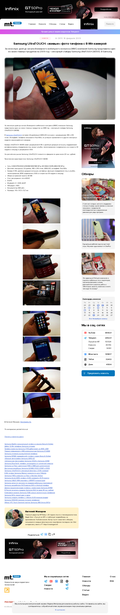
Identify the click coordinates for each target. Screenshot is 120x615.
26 (94, 305)
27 (98, 305)
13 (111, 310)
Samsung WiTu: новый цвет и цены (17, 495)
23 (94, 315)
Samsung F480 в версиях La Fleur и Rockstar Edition (24, 476)
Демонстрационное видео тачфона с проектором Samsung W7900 (28, 488)
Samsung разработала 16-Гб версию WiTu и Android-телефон (27, 485)
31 (85, 308)
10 (98, 310)
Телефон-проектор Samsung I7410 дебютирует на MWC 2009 (26, 449)
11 (102, 310)
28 (103, 305)
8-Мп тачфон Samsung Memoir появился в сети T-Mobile (25, 473)
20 (111, 313)
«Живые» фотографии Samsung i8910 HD (20, 458)
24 (85, 305)
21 (85, 315)
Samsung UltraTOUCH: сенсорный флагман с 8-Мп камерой (26, 471)
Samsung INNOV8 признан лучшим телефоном (22, 500)
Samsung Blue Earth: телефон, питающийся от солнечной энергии (29, 463)
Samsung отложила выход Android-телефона (21, 454)
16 (94, 313)
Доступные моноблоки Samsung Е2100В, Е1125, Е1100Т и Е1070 (27, 468)
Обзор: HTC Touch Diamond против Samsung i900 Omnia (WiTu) (27, 502)
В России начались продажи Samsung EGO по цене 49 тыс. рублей (29, 490)
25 (89, 305)
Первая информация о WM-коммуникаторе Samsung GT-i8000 (27, 451)
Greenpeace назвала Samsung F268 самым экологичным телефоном (30, 493)
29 (107, 305)
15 (89, 313)
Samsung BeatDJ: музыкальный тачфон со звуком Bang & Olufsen (29, 444)
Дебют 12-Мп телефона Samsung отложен (20, 446)
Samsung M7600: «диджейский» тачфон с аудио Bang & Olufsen (28, 456)
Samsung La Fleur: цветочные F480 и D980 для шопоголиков (27, 466)
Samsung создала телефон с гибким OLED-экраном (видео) (26, 497)
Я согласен (60, 610)
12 (107, 310)
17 (98, 313)
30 (111, 305)
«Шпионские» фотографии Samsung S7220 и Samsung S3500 (27, 461)
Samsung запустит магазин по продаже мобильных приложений (28, 483)
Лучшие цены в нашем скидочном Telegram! (60, 32)
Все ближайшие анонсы (98, 319)
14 (85, 313)
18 (102, 313)
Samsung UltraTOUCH (14, 135)
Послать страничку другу (14, 437)
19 (107, 313)
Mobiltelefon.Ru (25, 422)
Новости (45, 38)
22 (89, 315)
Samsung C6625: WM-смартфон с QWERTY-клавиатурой (25, 480)
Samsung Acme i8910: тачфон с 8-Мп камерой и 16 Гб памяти (27, 478)
